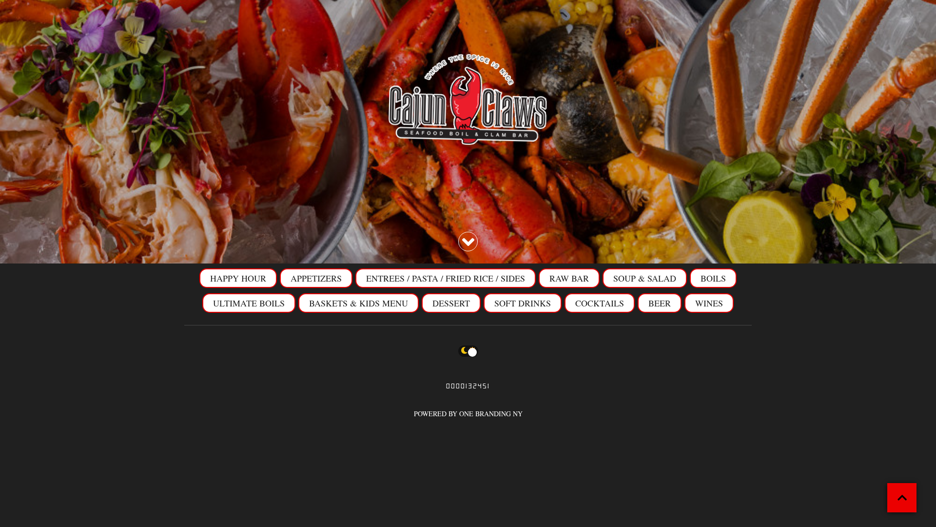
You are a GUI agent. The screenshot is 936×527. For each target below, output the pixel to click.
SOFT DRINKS (522, 303)
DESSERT (451, 303)
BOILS (713, 278)
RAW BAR (569, 278)
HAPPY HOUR (238, 278)
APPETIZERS (316, 278)
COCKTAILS (599, 303)
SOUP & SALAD (644, 278)
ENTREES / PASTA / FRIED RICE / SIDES (445, 278)
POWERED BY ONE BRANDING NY (468, 413)
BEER (659, 303)
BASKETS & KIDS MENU (358, 303)
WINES (709, 303)
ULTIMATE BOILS (249, 303)
